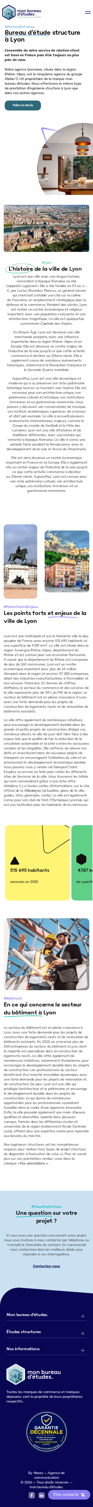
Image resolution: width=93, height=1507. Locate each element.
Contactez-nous (46, 1266)
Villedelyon (32, 791)
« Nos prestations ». (33, 1163)
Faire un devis (23, 105)
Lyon (75, 269)
